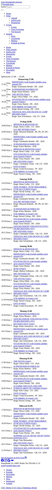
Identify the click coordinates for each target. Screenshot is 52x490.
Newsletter (10, 70)
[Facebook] (2, 461)
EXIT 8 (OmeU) (20, 393)
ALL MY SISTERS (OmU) (25, 129)
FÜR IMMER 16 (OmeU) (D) (24, 107)
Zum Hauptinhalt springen (11, 2)
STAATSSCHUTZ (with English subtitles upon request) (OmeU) (30, 155)
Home (8, 13)
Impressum (10, 481)
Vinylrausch (16, 32)
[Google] (9, 461)
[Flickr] (12, 461)
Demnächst (15, 23)
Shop (13, 36)
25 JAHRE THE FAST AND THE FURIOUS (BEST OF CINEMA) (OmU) (30, 387)
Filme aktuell (11, 50)
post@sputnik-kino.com (10, 466)
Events (8, 25)
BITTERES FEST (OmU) (24, 324)
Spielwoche (15, 20)
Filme (8, 16)
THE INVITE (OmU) (21, 94)
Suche (3, 7)
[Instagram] (6, 461)
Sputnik (9, 34)
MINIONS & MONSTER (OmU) (27, 149)
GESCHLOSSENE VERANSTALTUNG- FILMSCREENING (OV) (31, 227)
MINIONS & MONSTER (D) (26, 124)
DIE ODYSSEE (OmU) (23, 161)
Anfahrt (9, 483)
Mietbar (14, 41)
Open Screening (17, 29)
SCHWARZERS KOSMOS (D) (25, 89)
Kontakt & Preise (18, 43)
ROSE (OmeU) (20, 269)
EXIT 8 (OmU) (20, 166)
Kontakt (9, 472)
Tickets (9, 470)
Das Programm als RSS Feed (13, 458)
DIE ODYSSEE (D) (22, 274)
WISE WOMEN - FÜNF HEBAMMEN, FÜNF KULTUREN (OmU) (30, 188)
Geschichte (15, 38)
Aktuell (14, 18)
